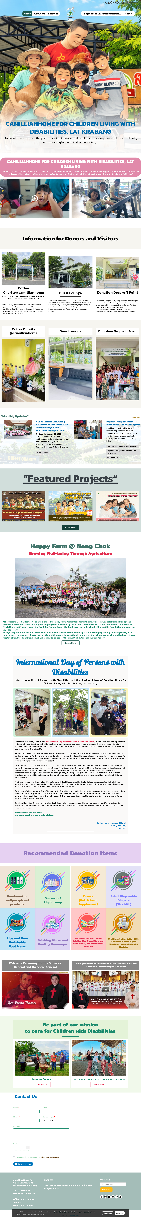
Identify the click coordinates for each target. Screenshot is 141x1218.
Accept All (119, 1213)
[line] (116, 2)
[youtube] (112, 2)
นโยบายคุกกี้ (40, 1214)
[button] (130, 3)
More (128, 13)
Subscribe (106, 1190)
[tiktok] (123, 2)
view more (135, 418)
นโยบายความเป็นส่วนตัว (49, 1157)
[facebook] (105, 2)
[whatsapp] (120, 2)
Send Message (24, 1164)
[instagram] (109, 2)
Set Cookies (108, 1213)
